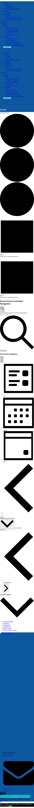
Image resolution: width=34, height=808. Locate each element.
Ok (10, 806)
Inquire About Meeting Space (15, 45)
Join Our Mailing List (12, 35)
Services (5, 11)
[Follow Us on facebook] (1, 794)
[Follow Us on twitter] (5, 794)
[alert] (17, 236)
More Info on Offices (12, 42)
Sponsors (9, 33)
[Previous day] (18, 512)
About (5, 24)
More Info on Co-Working (13, 44)
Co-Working (9, 7)
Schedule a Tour (11, 38)
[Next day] (3, 514)
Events (5, 21)
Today (1, 517)
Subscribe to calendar (6, 594)
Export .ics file (7, 628)
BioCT (8, 16)
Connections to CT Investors (14, 18)
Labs (7, 4)
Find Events (3, 350)
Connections (7, 14)
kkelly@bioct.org (8, 789)
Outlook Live (7, 627)
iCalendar (6, 623)
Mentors (8, 12)
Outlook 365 (6, 625)
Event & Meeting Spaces (13, 9)
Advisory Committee (12, 30)
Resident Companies (12, 31)
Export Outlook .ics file (9, 630)
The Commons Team (12, 28)
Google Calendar (8, 621)
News (4, 23)
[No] (12, 806)
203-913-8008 (8, 756)
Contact (5, 37)
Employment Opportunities (14, 19)
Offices (8, 5)
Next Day (6, 584)
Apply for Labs (10, 40)
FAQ (7, 26)
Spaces (5, 2)
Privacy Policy (4, 800)
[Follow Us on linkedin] (3, 794)
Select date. (18, 528)
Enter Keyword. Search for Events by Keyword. (13, 313)
